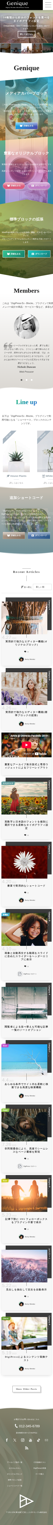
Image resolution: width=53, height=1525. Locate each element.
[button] (11, 51)
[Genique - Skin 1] (17, 3)
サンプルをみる (26, 34)
